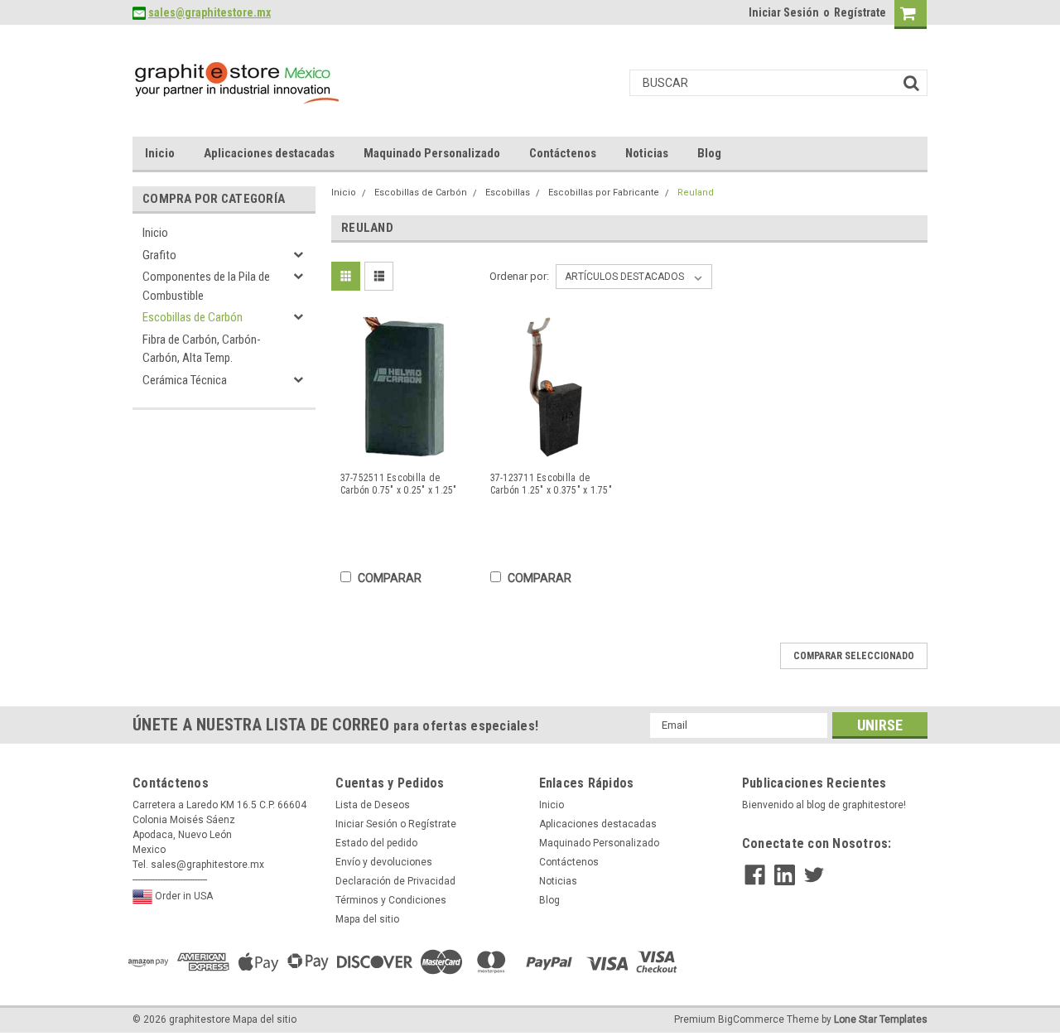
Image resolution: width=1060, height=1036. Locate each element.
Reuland (695, 192)
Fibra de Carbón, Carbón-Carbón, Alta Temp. (201, 349)
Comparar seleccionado (853, 656)
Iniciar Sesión (784, 12)
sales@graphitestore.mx (209, 12)
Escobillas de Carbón (192, 317)
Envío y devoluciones (383, 862)
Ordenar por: (519, 276)
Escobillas (507, 192)
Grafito (159, 255)
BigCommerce (751, 1019)
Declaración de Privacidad (395, 881)
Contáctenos (562, 153)
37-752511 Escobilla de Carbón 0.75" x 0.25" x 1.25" (398, 484)
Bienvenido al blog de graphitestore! (824, 805)
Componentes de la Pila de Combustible (206, 286)
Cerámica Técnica (184, 380)
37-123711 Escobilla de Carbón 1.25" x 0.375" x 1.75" (551, 484)
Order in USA (182, 896)
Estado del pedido (376, 843)
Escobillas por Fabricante (603, 192)
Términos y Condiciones (390, 900)
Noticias (646, 153)
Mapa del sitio (367, 919)
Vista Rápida (405, 447)
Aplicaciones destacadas (269, 153)
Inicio (160, 153)
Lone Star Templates (881, 1019)
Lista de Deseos (372, 805)
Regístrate (860, 12)
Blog (709, 153)
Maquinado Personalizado (432, 153)
